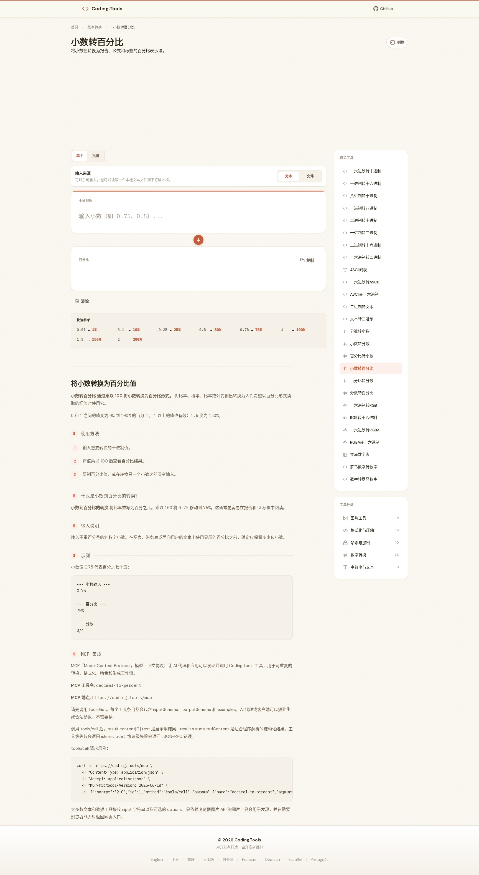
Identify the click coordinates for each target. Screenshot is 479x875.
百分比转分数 (361, 380)
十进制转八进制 (363, 208)
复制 (310, 260)
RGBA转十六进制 (364, 442)
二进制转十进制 (363, 220)
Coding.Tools (107, 8)
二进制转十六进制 (365, 245)
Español (295, 859)
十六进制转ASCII (364, 282)
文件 (310, 176)
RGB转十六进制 (363, 417)
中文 (175, 859)
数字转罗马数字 (363, 479)
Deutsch (272, 859)
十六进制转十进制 (365, 171)
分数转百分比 (361, 392)
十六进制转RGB (363, 405)
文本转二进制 (361, 318)
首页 (74, 27)
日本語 (208, 859)
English (157, 859)
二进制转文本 (361, 306)
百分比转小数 (361, 355)
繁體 (191, 859)
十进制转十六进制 (365, 183)
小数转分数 (360, 343)
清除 (85, 301)
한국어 (228, 859)
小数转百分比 (361, 368)
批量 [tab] (96, 155)
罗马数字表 (360, 454)
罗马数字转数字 (363, 466)
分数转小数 (360, 331)
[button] (198, 240)
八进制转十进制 (363, 195)
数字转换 (94, 27)
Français (249, 859)
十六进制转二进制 (365, 257)
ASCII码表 (358, 269)
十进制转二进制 (363, 232)
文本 (288, 176)
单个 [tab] (79, 155)
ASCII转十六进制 (364, 294)
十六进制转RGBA (364, 430)
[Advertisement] (239, 102)
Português (319, 859)
